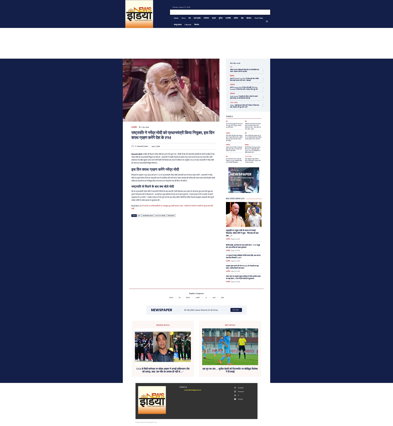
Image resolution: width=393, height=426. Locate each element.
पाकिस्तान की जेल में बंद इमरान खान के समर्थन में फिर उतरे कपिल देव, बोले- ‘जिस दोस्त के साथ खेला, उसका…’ (253, 126)
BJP (139, 215)
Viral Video (234, 102)
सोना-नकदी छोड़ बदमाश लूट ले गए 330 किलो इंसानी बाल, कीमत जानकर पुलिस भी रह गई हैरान (253, 137)
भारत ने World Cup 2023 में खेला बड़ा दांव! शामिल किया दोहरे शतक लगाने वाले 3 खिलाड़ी (244, 79)
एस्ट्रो (242, 114)
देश (247, 116)
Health (246, 111)
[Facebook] (262, 12)
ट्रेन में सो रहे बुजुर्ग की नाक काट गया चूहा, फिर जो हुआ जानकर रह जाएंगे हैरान (234, 125)
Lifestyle (253, 111)
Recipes (243, 112)
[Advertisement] (196, 43)
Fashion (239, 111)
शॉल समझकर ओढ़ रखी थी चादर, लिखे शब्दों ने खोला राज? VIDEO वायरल (253, 160)
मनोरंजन (232, 84)
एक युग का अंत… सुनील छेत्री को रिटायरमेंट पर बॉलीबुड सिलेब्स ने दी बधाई (230, 370)
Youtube (240, 399)
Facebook (240, 388)
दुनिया (241, 116)
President (171, 215)
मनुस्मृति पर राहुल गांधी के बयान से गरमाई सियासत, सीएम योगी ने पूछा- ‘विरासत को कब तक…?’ (242, 233)
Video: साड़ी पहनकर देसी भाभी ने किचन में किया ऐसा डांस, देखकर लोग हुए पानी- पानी (244, 106)
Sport (249, 112)
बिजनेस (252, 116)
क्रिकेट (232, 76)
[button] (254, 12)
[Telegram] (213, 146)
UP (231, 67)
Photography (234, 112)
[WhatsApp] (209, 146)
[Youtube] (269, 12)
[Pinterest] (204, 146)
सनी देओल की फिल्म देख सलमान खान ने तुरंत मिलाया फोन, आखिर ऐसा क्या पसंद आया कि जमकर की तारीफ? (234, 138)
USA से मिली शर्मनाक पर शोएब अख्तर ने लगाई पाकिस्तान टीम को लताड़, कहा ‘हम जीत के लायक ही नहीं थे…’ (162, 370)
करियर (248, 114)
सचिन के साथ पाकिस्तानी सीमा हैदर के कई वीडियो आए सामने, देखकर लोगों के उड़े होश (244, 70)
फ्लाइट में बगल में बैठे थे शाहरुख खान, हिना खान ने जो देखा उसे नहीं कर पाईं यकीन (234, 148)
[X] (267, 12)
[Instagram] (264, 12)
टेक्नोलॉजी (235, 116)
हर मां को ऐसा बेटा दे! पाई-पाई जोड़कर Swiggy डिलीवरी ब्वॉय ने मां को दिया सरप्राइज (234, 160)
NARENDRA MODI (148, 215)
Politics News (160, 215)
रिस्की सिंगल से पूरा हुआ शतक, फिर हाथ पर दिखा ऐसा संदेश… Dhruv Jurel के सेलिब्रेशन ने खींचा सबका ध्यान (253, 149)
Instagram (241, 391)
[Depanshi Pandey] (133, 146)
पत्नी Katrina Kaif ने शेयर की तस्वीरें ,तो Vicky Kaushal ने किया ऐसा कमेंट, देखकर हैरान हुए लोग (244, 88)
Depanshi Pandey (142, 146)
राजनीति (134, 127)
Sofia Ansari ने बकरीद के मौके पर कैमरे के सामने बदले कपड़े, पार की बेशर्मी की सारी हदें (244, 97)
